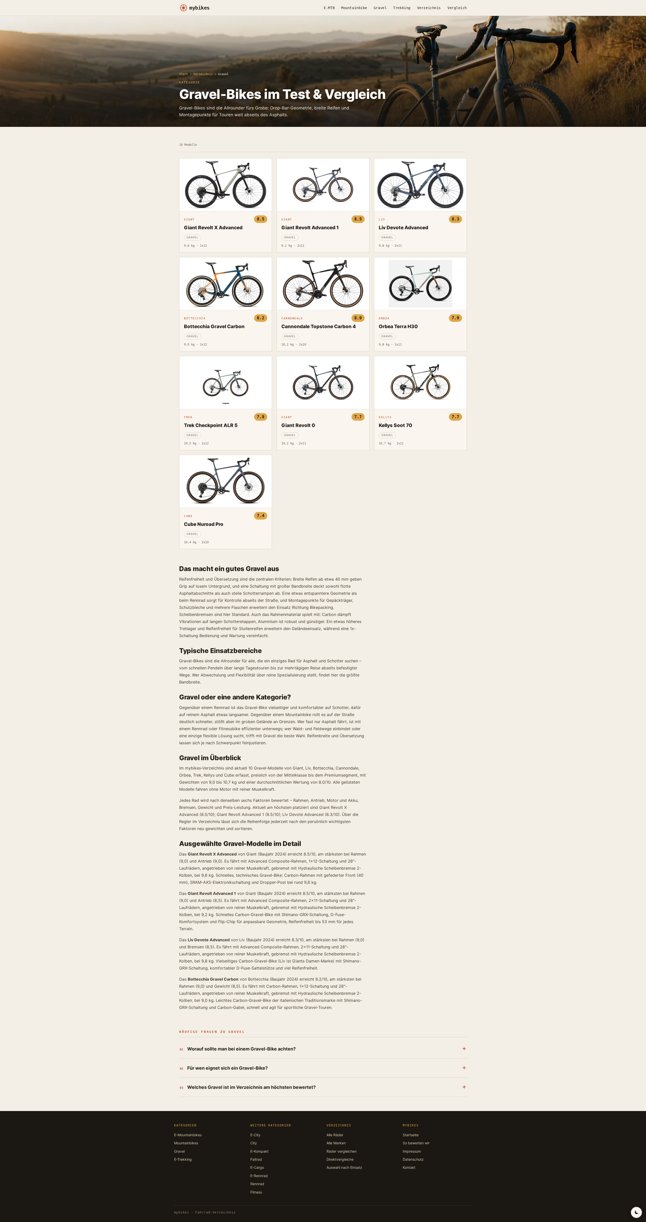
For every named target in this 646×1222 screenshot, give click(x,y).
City (253, 1143)
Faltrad (256, 1159)
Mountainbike (354, 8)
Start (183, 74)
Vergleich (457, 8)
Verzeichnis (429, 8)
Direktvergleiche (340, 1159)
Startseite (411, 1135)
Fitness (256, 1192)
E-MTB (329, 8)
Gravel (380, 8)
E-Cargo (257, 1167)
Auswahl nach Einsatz (344, 1167)
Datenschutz (413, 1159)
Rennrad (257, 1184)
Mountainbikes (186, 1143)
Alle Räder (335, 1135)
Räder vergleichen (342, 1151)
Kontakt (409, 1167)
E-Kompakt (259, 1151)
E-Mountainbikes (188, 1135)
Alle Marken (336, 1143)
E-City (255, 1135)
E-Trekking (183, 1159)
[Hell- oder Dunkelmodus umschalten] (636, 1212)
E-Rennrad (259, 1176)
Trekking (401, 8)
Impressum (412, 1151)
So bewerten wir (416, 1143)
